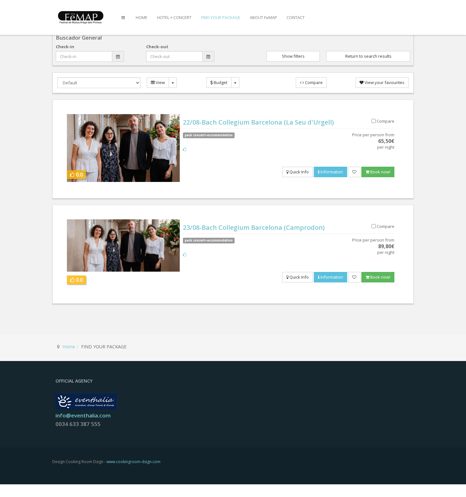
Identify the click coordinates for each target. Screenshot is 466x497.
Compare (313, 82)
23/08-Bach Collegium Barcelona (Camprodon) (254, 227)
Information (331, 172)
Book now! (379, 172)
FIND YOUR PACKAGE (220, 17)
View (160, 82)
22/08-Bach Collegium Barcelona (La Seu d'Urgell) (258, 122)
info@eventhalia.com (83, 415)
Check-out (157, 46)
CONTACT (296, 17)
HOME (141, 17)
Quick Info (298, 172)
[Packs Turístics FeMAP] (82, 17)
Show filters (293, 56)
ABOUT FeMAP (263, 17)
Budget (220, 82)
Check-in (65, 46)
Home (68, 347)
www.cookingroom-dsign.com (133, 461)
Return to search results (368, 56)
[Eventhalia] (86, 401)
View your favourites (384, 82)
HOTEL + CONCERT (174, 17)
